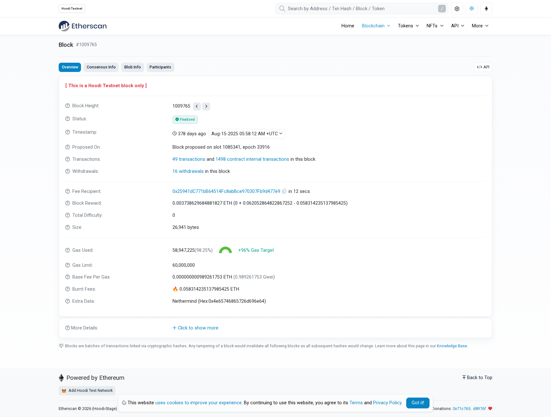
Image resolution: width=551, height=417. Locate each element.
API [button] (455, 26)
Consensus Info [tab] (101, 67)
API (486, 67)
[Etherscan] (83, 26)
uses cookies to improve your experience (198, 403)
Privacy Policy (387, 403)
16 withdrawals (188, 171)
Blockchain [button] (373, 26)
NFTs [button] (432, 26)
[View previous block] (197, 106)
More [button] (477, 26)
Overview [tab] (70, 67)
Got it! (418, 403)
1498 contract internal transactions (252, 159)
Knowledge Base (452, 345)
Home (348, 26)
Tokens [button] (405, 26)
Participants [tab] (160, 67)
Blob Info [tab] (132, 67)
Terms (356, 403)
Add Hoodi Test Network (90, 390)
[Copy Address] (285, 191)
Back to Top (479, 377)
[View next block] (206, 106)
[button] (275, 328)
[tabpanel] (275, 207)
